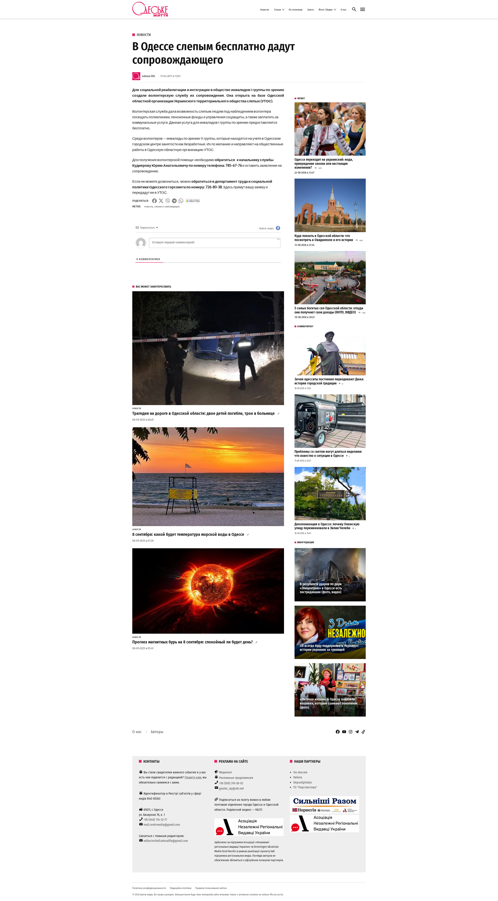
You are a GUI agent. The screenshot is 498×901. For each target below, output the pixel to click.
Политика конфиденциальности (149, 888)
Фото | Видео (326, 9)
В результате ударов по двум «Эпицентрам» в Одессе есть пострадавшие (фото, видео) (321, 588)
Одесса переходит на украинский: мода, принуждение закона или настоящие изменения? (324, 164)
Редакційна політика (180, 888)
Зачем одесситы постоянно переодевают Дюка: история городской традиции (329, 381)
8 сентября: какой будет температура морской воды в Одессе (188, 534)
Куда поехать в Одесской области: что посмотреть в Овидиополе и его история (324, 238)
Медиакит (225, 772)
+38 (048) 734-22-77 (155, 819)
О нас (343, 9)
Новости (264, 9)
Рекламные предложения (236, 778)
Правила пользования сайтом (211, 888)
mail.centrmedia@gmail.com (162, 824)
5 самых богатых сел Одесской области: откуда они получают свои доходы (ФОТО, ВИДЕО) (329, 310)
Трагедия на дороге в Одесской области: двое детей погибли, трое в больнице (203, 413)
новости (148, 206)
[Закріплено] (362, 9)
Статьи (277, 9)
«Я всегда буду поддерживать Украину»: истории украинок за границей (329, 648)
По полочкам (295, 9)
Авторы (157, 731)
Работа (297, 777)
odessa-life (148, 76)
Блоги (311, 9)
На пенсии (300, 772)
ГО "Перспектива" (305, 787)
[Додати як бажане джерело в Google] (192, 200)
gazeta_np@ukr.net (231, 788)
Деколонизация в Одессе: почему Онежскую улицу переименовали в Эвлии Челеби (327, 526)
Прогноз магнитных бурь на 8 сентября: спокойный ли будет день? (192, 642)
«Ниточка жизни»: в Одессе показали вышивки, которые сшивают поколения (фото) (329, 703)
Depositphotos (302, 782)
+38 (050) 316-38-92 (231, 783)
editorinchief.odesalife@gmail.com (166, 841)
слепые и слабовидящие (167, 206)
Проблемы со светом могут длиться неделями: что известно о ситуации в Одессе (328, 454)
